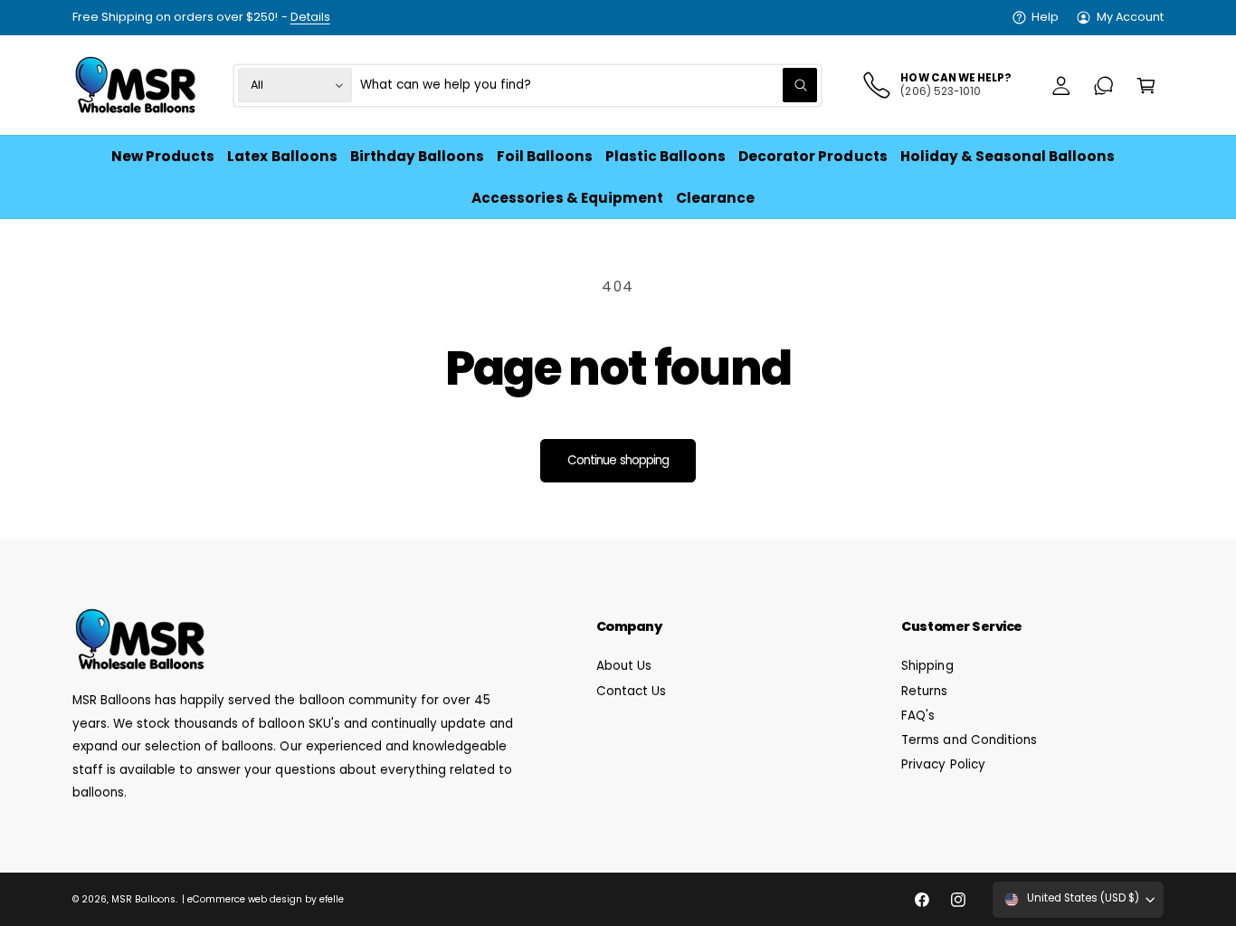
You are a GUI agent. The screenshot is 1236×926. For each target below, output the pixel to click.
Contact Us (631, 691)
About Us (623, 665)
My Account (1130, 16)
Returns (924, 691)
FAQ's (918, 715)
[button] (1146, 85)
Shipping (927, 665)
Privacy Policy (942, 764)
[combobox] (589, 85)
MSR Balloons (143, 899)
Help (1045, 16)
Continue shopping (618, 460)
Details (310, 16)
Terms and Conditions (968, 740)
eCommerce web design (244, 899)
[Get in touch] (1103, 85)
